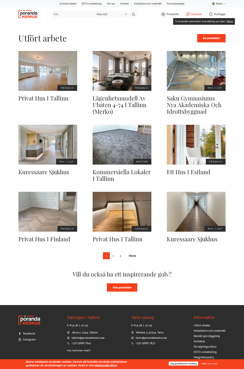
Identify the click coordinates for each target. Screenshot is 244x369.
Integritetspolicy (204, 357)
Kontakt (124, 3)
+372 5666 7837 (145, 343)
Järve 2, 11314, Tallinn (85, 332)
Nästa (132, 255)
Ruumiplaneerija (175, 3)
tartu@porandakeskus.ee (151, 337)
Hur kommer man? (78, 350)
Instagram (29, 339)
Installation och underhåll (148, 3)
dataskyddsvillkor (106, 365)
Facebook (29, 333)
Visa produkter (122, 287)
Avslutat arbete (68, 3)
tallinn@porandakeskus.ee (88, 337)
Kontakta (199, 341)
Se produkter (211, 38)
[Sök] (134, 14)
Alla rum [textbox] (102, 14)
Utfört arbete (202, 325)
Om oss (111, 3)
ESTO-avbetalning (92, 3)
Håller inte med (209, 363)
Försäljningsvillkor (205, 346)
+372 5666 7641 (81, 343)
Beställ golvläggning (207, 336)
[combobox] (113, 14)
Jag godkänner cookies (183, 363)
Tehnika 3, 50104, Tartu (150, 332)
